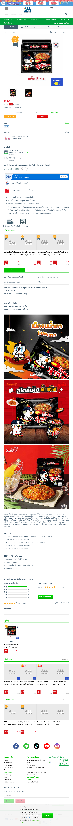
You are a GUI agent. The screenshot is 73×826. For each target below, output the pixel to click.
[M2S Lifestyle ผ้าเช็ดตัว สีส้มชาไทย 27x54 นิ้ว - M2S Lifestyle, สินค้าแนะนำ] (44, 712)
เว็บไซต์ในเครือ (8, 772)
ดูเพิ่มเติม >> (65, 660)
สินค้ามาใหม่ (35, 20)
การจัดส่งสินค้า (8, 765)
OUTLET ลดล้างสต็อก (61, 23)
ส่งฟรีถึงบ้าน (21, 20)
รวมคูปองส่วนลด (50, 20)
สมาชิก (6, 760)
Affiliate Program (9, 782)
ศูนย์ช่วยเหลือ (8, 757)
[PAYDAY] (36, 3)
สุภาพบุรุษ (9, 801)
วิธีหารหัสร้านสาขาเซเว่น (10, 770)
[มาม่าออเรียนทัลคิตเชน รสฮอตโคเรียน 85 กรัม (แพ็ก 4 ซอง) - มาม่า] (44, 242)
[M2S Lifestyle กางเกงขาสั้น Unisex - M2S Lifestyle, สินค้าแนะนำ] (61, 712)
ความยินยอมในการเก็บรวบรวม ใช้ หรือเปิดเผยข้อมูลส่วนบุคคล (36, 774)
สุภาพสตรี (20, 801)
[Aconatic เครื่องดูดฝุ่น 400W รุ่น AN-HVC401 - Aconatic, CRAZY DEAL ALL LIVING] (12, 672)
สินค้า (10, 27)
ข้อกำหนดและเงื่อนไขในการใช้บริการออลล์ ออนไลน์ (36, 761)
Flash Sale (65, 20)
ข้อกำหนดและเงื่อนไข (33, 757)
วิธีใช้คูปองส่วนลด (8, 767)
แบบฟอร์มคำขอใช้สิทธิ (32, 782)
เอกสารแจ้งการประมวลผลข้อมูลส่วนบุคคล (35, 769)
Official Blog (7, 780)
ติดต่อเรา (29, 780)
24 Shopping (7, 775)
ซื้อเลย (42, 116)
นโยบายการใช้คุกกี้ (31, 765)
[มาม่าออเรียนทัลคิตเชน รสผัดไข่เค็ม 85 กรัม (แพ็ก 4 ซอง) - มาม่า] (12, 242)
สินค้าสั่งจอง (8, 23)
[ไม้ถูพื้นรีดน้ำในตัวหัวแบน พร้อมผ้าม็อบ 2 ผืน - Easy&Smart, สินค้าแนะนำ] (28, 712)
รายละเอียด (15, 270)
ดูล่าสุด (7, 620)
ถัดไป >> (66, 32)
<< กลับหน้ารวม (9, 32)
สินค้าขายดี (8, 20)
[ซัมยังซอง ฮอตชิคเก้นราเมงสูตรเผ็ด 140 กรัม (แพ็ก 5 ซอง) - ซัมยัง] (11, 631)
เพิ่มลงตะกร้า (10, 116)
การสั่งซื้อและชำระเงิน (9, 763)
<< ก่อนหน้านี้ (51, 32)
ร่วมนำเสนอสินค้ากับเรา (33, 777)
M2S (5, 777)
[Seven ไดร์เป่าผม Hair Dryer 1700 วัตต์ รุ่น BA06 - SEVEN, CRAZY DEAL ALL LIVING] (61, 672)
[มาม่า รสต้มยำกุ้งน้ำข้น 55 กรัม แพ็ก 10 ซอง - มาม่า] (61, 242)
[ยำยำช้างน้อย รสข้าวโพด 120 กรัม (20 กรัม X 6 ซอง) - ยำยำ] (28, 242)
